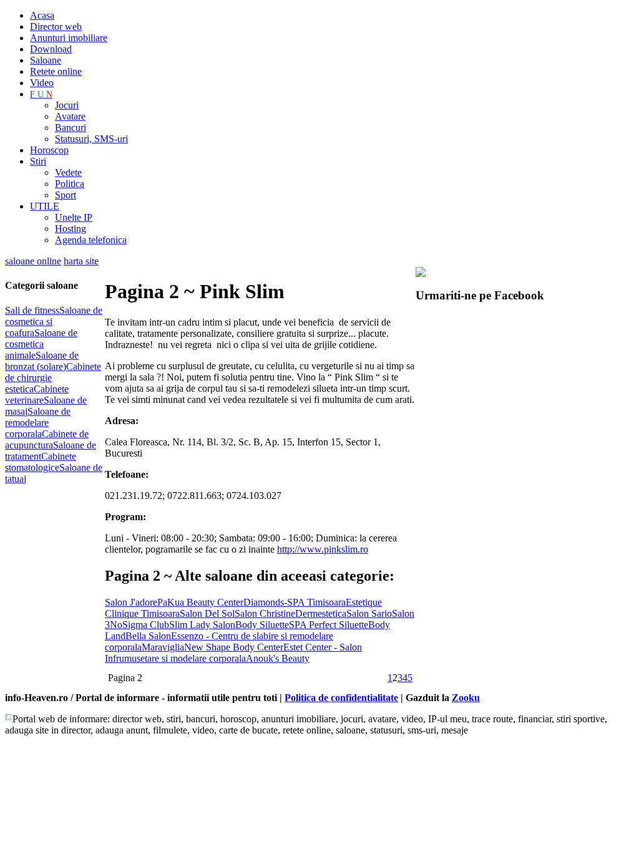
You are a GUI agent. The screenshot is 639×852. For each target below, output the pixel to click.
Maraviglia (163, 647)
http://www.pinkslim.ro (322, 549)
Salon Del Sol (207, 613)
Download (51, 49)
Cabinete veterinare (37, 394)
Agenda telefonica (91, 240)
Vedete (68, 172)
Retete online (56, 71)
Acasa (42, 15)
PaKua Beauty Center (200, 602)
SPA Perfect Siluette (328, 624)
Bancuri (70, 127)
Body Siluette (262, 624)
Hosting (70, 228)
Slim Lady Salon (202, 624)
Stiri (38, 161)
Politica (69, 183)
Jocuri (67, 105)
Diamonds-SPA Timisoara (294, 602)
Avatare (70, 116)
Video (42, 82)
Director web (56, 26)
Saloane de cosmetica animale (41, 344)
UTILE (44, 206)
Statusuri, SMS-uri (91, 138)
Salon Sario (369, 613)
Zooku (466, 697)
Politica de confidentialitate (341, 697)
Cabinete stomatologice (40, 462)
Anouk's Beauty (278, 658)
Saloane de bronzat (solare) (42, 361)
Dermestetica (320, 613)
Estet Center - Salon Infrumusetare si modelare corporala (233, 653)
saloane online (33, 261)
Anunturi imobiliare (68, 37)
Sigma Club (145, 624)
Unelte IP (73, 217)
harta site (81, 261)
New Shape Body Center (233, 647)
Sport (65, 195)
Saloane (45, 60)
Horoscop (49, 150)
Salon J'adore (131, 602)
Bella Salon (148, 636)
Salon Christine (265, 613)
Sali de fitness (32, 310)
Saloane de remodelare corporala (38, 422)
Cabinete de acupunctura (47, 439)
